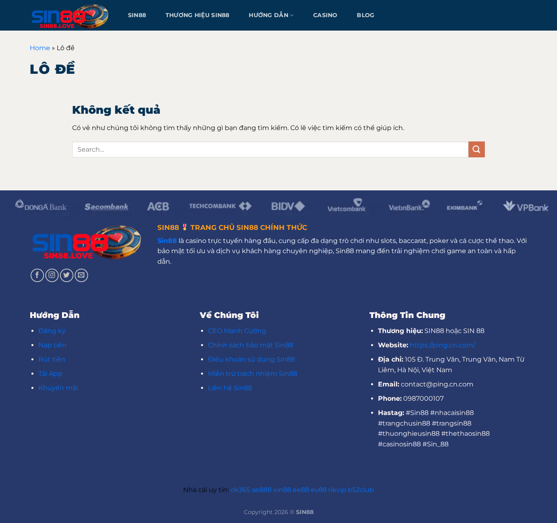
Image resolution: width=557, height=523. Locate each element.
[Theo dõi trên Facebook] (37, 275)
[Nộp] (477, 149)
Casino (325, 15)
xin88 (282, 490)
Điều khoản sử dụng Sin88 (251, 359)
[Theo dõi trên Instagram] (52, 275)
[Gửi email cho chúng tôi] (81, 275)
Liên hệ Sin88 (230, 388)
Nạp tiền (52, 345)
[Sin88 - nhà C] (70, 15)
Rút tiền (51, 359)
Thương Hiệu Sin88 (198, 15)
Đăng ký (52, 331)
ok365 (240, 490)
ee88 (301, 490)
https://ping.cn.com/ (442, 345)
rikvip (337, 490)
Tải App (50, 373)
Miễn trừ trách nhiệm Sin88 (252, 373)
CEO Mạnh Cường (237, 331)
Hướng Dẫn (268, 15)
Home (40, 48)
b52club (361, 490)
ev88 (319, 490)
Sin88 (137, 15)
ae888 (262, 490)
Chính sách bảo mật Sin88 (250, 345)
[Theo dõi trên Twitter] (66, 275)
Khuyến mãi (58, 388)
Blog (365, 15)
